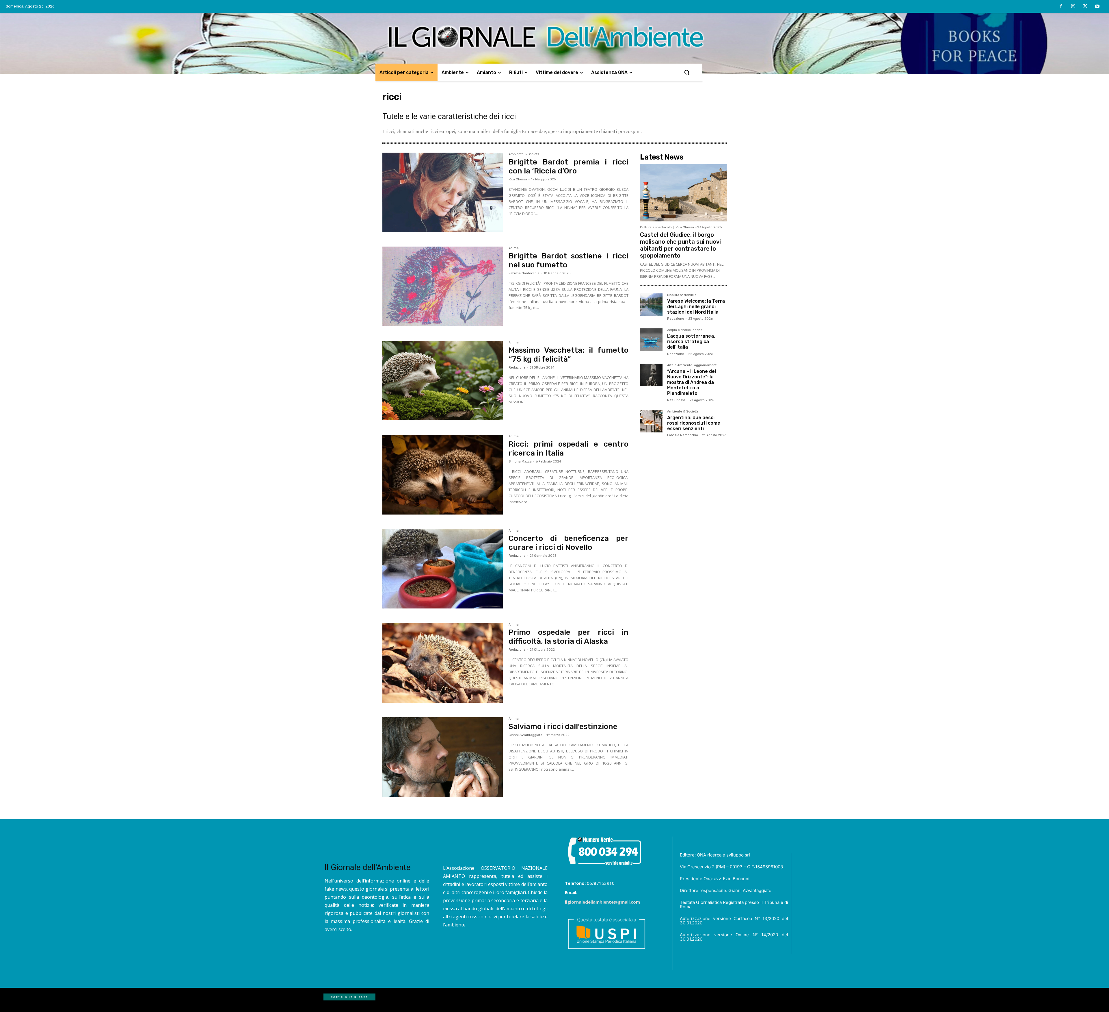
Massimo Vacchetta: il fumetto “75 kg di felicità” (568, 355)
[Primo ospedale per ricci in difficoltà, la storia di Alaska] (442, 663)
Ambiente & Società (524, 154)
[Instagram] (1073, 7)
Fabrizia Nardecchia (524, 273)
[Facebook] (1061, 7)
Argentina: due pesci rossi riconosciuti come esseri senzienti (693, 423)
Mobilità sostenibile (682, 295)
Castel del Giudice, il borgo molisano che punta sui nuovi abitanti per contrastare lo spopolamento (680, 245)
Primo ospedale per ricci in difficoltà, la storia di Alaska (568, 637)
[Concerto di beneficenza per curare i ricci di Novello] (442, 569)
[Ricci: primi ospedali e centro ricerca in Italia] (442, 475)
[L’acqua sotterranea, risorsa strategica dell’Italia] (651, 339)
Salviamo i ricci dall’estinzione (563, 726)
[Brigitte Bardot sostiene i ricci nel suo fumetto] (442, 286)
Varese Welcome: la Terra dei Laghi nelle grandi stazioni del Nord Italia (696, 306)
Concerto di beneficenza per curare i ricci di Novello (568, 543)
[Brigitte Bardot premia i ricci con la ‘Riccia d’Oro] (442, 192)
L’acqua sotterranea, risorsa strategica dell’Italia (691, 341)
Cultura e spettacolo (656, 227)
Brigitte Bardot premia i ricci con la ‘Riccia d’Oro (568, 166)
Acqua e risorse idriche (684, 330)
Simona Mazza (520, 461)
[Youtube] (1097, 7)
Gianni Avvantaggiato (525, 735)
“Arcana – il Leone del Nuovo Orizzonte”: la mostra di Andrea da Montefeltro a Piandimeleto (691, 382)
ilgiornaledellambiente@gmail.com (602, 902)
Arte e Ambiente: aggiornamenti (692, 365)
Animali (514, 248)
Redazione (517, 367)
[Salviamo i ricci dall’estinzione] (442, 757)
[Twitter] (1085, 7)
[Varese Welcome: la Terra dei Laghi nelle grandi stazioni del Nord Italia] (651, 304)
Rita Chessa (518, 179)
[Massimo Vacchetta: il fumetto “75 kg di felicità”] (442, 381)
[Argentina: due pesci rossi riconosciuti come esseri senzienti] (651, 421)
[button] (686, 72)
